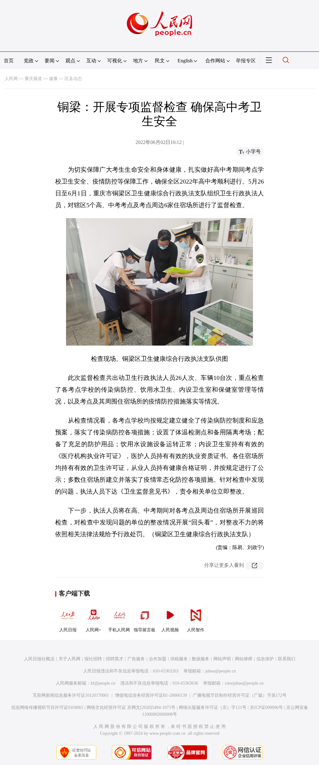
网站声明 (222, 659)
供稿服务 (179, 659)
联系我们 (286, 659)
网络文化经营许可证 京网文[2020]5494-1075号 (131, 707)
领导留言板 (144, 630)
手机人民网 (119, 630)
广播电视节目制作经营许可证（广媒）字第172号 (240, 695)
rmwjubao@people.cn (244, 683)
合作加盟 (157, 659)
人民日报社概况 (39, 659)
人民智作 (195, 630)
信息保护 (265, 659)
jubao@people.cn (220, 671)
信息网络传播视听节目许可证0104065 (47, 707)
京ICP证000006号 (266, 707)
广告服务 (136, 659)
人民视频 (170, 630)
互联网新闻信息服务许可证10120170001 (71, 695)
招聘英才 (114, 659)
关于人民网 (69, 659)
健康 (53, 78)
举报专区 (246, 60)
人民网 (11, 78)
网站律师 (243, 659)
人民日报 (68, 630)
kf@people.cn (103, 683)
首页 (9, 60)
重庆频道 (33, 78)
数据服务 (200, 659)
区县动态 (73, 78)
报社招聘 (93, 659)
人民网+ (93, 630)
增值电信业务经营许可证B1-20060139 (151, 695)
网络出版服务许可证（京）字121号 (212, 707)
